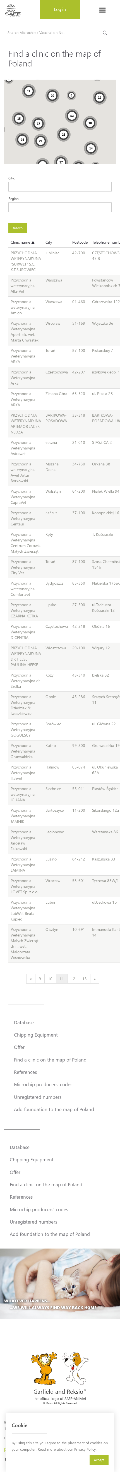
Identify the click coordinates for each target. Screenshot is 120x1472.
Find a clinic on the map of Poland (50, 1059)
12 (73, 978)
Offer (19, 1047)
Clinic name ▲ (23, 242)
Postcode (80, 242)
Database (24, 1022)
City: (11, 178)
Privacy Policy (85, 1449)
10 (50, 978)
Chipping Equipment (36, 1035)
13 (84, 978)
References (25, 1072)
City (48, 242)
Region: (14, 198)
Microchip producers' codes (43, 1084)
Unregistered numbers (37, 1097)
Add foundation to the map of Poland (54, 1109)
